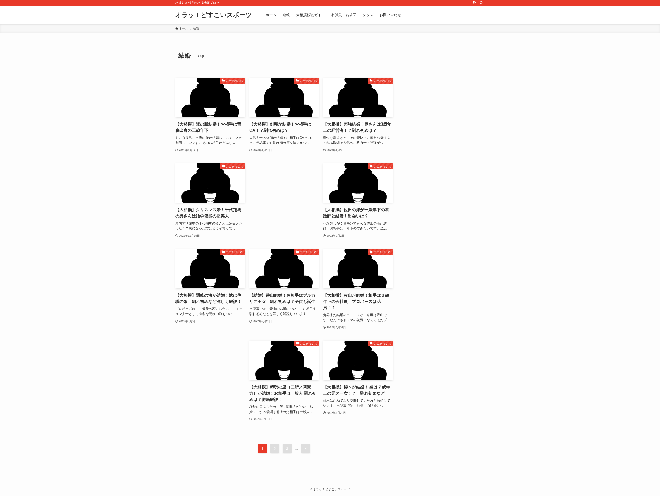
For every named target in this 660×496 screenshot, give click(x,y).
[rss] (474, 3)
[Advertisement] (284, 191)
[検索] (481, 3)
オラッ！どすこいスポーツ (213, 15)
